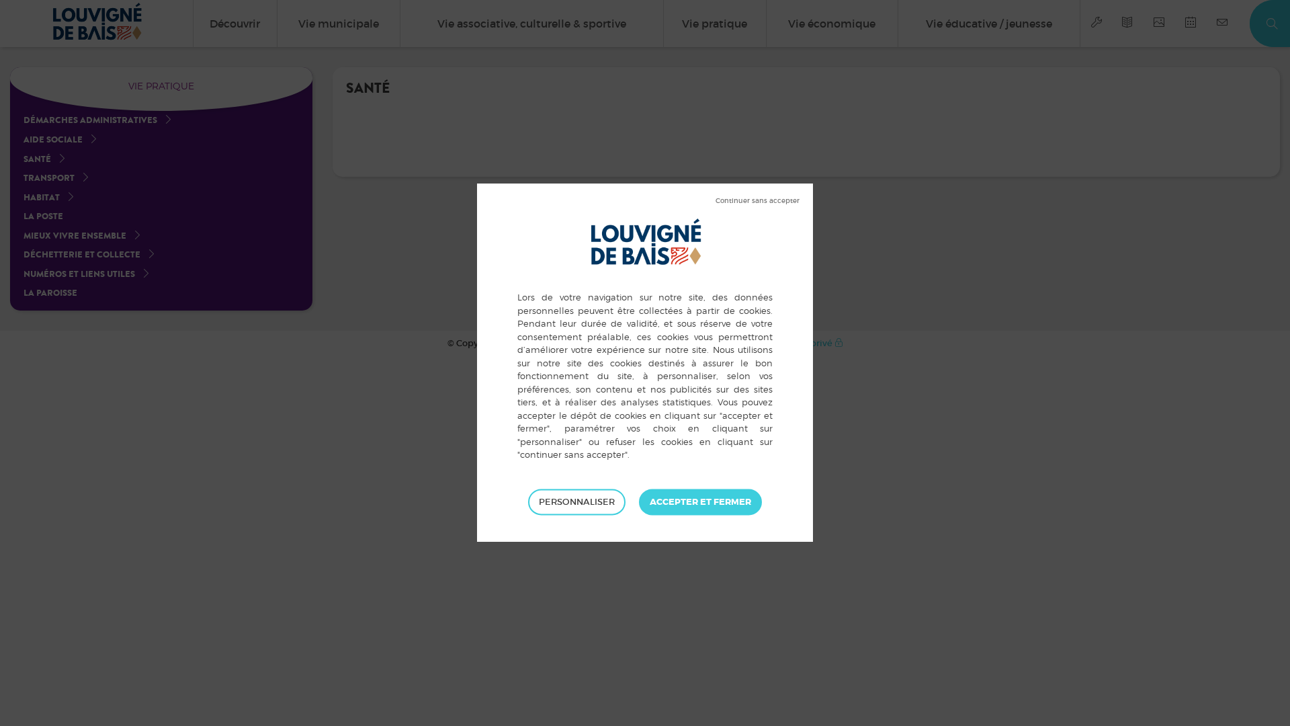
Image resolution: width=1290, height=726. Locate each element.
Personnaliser (577, 502)
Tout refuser (758, 201)
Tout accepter (700, 502)
